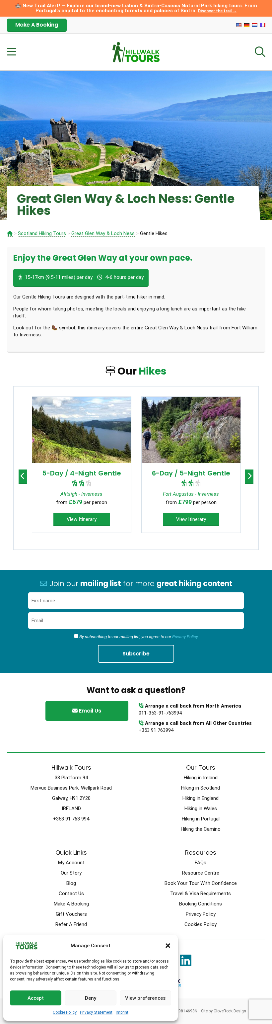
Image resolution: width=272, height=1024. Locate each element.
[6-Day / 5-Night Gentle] (191, 430)
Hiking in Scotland (200, 788)
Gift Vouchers (71, 914)
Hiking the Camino (201, 829)
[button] (168, 945)
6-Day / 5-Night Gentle (191, 473)
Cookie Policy (65, 1012)
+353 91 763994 (156, 730)
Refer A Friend (71, 924)
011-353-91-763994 (160, 713)
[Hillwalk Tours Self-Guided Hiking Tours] (10, 233)
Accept (36, 998)
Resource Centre (200, 873)
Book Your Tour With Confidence (201, 883)
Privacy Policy (185, 636)
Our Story (71, 873)
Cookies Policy (200, 924)
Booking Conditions (200, 904)
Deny (90, 998)
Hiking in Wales (200, 808)
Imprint (122, 1012)
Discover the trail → (217, 11)
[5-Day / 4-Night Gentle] (81, 430)
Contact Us (71, 893)
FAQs (200, 863)
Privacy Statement (96, 1012)
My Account (71, 863)
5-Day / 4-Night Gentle (81, 473)
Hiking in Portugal (201, 819)
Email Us (89, 711)
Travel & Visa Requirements (200, 893)
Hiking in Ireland (201, 778)
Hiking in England (200, 798)
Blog (71, 883)
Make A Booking (36, 25)
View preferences (145, 998)
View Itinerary (82, 519)
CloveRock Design (230, 1011)
